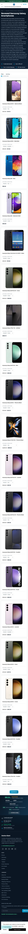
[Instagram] (6, 849)
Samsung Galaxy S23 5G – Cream (10, 701)
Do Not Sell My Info (6, 888)
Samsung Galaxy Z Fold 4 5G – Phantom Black (12, 440)
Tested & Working (6, 897)
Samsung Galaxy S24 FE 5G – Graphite (11, 552)
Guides (3, 868)
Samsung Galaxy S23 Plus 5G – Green (11, 290)
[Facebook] (3, 849)
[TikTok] (15, 849)
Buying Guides (5, 879)
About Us (4, 875)
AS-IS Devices (5, 899)
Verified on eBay (14, 812)
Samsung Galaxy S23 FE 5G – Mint (10, 365)
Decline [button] (5, 929)
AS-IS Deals (4, 866)
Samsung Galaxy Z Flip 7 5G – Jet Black (11, 328)
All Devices (4, 895)
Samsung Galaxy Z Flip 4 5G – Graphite (11, 776)
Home (2, 6)
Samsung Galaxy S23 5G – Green (10, 664)
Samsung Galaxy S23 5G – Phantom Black (12, 402)
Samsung (4, 857)
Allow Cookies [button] (17, 929)
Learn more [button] (21, 926)
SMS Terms (4, 892)
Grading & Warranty (6, 877)
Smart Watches (5, 864)
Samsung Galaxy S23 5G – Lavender (10, 627)
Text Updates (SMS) (6, 890)
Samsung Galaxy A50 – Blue (8, 178)
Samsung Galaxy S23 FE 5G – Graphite (11, 739)
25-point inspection (12, 1)
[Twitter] (9, 849)
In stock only (5, 76)
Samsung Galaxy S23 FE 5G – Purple (10, 589)
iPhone (3, 855)
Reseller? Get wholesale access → (10, 914)
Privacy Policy (5, 884)
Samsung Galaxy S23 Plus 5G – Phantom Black (13, 514)
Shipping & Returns (6, 881)
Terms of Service (5, 886)
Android (3, 859)
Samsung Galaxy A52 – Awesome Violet (11, 216)
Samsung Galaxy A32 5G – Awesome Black (12, 103)
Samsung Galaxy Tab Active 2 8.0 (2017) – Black (13, 253)
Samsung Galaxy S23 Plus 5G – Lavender (11, 477)
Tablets (3, 861)
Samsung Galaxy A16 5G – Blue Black (10, 141)
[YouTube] (12, 849)
